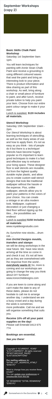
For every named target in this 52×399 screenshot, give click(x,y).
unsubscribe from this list (17, 376)
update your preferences (25, 374)
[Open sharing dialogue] (46, 392)
